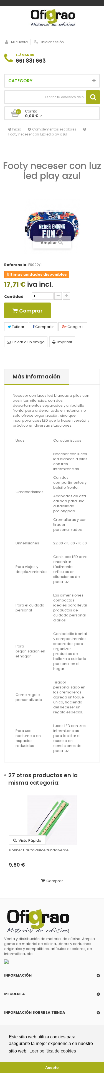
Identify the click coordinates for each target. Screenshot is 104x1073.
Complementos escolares (54, 129)
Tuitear (17, 326)
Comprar (54, 881)
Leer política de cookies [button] (52, 1051)
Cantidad (14, 296)
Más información (36, 376)
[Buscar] (93, 97)
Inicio (16, 129)
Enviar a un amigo (28, 342)
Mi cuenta (19, 42)
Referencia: (15, 264)
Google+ (75, 326)
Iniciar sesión (52, 42)
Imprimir (64, 342)
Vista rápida (29, 840)
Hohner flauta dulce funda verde (39, 850)
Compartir (44, 326)
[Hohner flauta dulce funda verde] (52, 820)
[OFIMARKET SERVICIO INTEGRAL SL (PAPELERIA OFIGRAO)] (52, 18)
